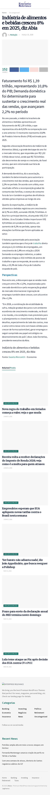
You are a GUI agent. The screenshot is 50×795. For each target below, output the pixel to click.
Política (37, 709)
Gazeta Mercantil (17, 357)
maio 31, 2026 (7, 571)
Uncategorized (14, 13)
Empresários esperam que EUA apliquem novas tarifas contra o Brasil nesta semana (21, 512)
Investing (22, 709)
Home (4, 13)
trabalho (37, 243)
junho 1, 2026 (7, 416)
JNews (9, 786)
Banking (5, 709)
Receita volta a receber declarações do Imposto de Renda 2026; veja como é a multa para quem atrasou (23, 460)
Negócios (22, 712)
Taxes (16, 780)
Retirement (39, 712)
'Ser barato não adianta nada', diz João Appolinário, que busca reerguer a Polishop (25, 563)
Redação (13, 34)
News (20, 716)
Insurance (6, 716)
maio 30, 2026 (7, 667)
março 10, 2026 (27, 34)
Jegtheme (5, 788)
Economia (6, 712)
